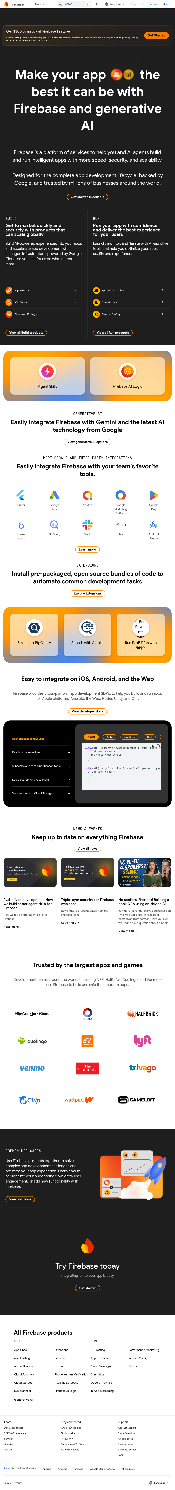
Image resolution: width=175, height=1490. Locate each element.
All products (128, 1468)
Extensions (61, 1350)
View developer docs (87, 711)
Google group (125, 1438)
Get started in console (87, 197)
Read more (11, 927)
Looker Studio (21, 536)
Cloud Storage (23, 1382)
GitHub (8, 1449)
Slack (87, 534)
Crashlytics (97, 1374)
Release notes (125, 1444)
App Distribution (101, 1358)
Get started (87, 1288)
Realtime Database (66, 1382)
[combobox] (74, 4)
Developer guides (13, 1427)
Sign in (167, 4)
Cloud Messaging (101, 1366)
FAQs (121, 1455)
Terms (7, 1482)
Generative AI (23, 1400)
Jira (120, 534)
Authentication (23, 1366)
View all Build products (26, 333)
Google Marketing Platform (120, 509)
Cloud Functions (24, 1374)
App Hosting (22, 1358)
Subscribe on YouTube (72, 1444)
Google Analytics (101, 1382)
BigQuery (54, 534)
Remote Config (138, 1358)
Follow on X (67, 1438)
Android (47, 1468)
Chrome (62, 1468)
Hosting (59, 1366)
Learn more (87, 549)
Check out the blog (71, 1427)
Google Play (153, 507)
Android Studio (154, 536)
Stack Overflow (126, 1433)
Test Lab (134, 1366)
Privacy (18, 1482)
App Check (21, 1350)
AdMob (87, 505)
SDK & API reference (15, 1433)
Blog (133, 4)
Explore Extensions (88, 593)
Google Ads (54, 507)
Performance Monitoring (144, 1350)
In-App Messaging (102, 1391)
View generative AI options (87, 442)
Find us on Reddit (70, 1433)
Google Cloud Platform (102, 1468)
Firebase (78, 1468)
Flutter (21, 505)
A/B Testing (98, 1350)
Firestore (60, 1358)
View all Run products (113, 333)
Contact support (127, 1427)
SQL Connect (22, 1391)
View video (126, 931)
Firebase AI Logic (65, 1391)
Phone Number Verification (71, 1374)
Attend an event (70, 1449)
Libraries (8, 1444)
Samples (8, 1438)
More (38, 4)
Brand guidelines (127, 1449)
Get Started (156, 35)
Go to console (150, 4)
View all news (87, 849)
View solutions (20, 1199)
